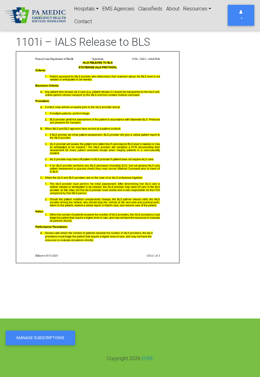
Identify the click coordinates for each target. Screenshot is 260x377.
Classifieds (150, 9)
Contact (83, 21)
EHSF (148, 358)
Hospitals (84, 9)
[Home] (35, 15)
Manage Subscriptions (40, 337)
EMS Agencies (118, 9)
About (172, 9)
